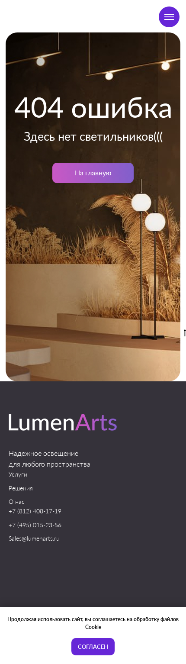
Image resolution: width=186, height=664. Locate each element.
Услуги (18, 474)
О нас (17, 501)
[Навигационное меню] (169, 17)
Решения (21, 488)
